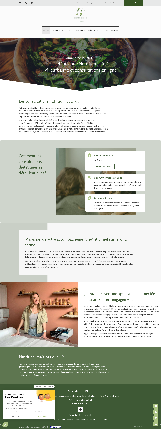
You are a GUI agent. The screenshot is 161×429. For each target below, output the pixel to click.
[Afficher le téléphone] (155, 412)
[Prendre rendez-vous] (155, 406)
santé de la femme (49, 120)
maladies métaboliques (66, 123)
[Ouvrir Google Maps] (155, 418)
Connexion (137, 426)
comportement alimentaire (46, 128)
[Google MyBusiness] (80, 409)
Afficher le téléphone (111, 396)
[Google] (155, 423)
